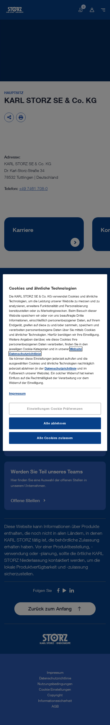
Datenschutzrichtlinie (60, 368)
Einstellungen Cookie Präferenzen (55, 408)
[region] (55, 362)
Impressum (17, 393)
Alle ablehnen (55, 423)
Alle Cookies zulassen (55, 438)
